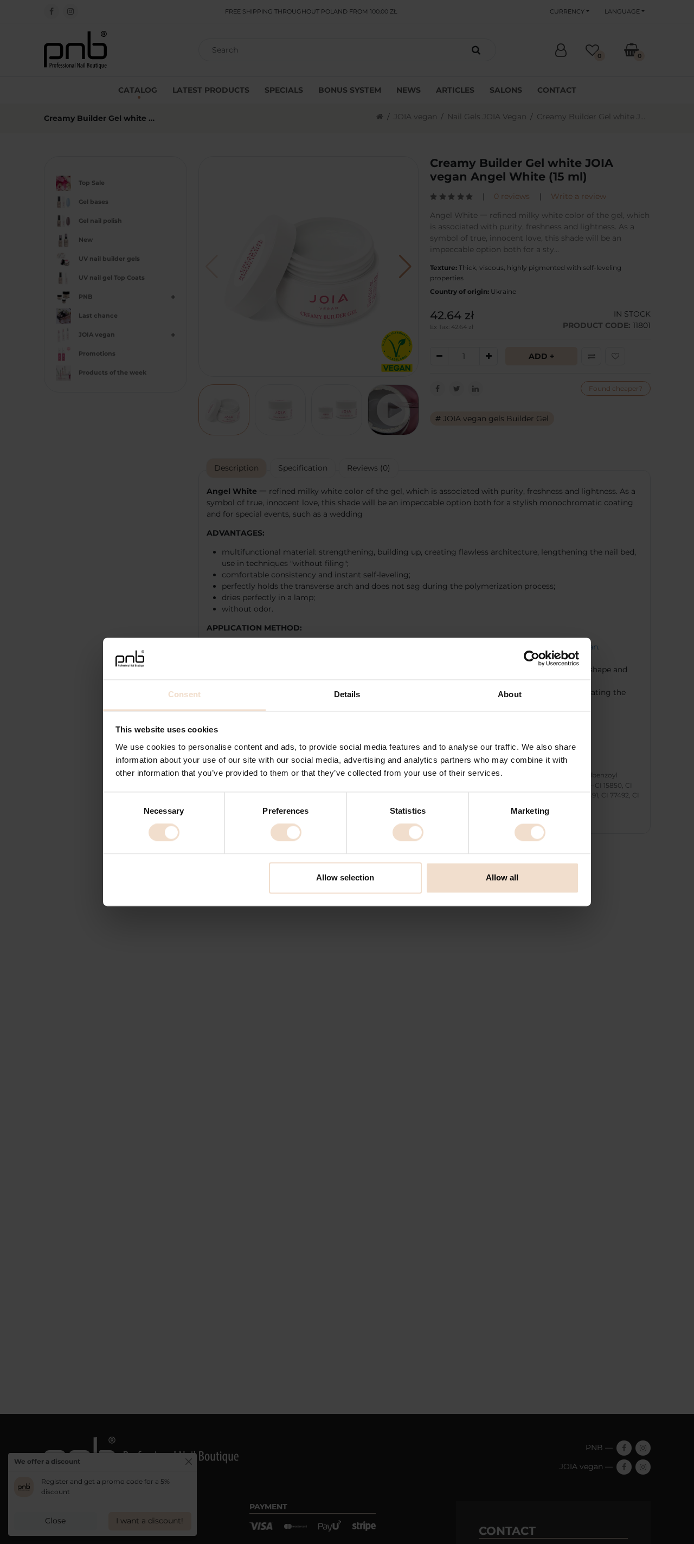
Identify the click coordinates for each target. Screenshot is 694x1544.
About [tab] (510, 694)
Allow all (502, 877)
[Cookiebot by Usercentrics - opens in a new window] (531, 659)
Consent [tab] (184, 694)
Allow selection (345, 877)
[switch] (286, 832)
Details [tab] (347, 694)
